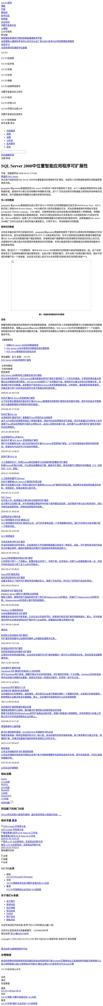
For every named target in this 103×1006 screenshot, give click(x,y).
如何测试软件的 (13, 577)
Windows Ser (6, 610)
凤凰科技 (31, 961)
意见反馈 (10, 911)
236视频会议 (24, 964)
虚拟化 (20, 610)
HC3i (22, 877)
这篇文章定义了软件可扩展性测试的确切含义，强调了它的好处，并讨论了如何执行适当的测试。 (47, 581)
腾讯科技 (14, 961)
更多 (14, 820)
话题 (8, 137)
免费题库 (69, 41)
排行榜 (17, 38)
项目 (17, 574)
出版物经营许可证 (18, 949)
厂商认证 (42, 41)
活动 (8, 147)
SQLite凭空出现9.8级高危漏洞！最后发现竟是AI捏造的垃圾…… (31, 814)
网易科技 (22, 961)
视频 (8, 134)
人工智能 (5, 478)
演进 (7, 748)
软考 (18, 41)
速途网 (79, 961)
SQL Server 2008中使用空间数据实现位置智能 (27, 348)
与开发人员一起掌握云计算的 (24, 500)
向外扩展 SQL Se (9, 456)
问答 (12, 48)
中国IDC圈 (35, 964)
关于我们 (10, 901)
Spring (4, 574)
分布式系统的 (13, 542)
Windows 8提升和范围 (19, 594)
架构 (3, 748)
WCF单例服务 (7, 536)
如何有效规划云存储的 (16, 651)
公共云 (4, 768)
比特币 (11, 648)
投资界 (55, 964)
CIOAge (16, 877)
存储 (18, 668)
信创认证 (25, 41)
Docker (21, 478)
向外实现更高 (18, 398)
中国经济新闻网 (89, 961)
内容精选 (10, 131)
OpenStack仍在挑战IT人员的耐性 (20, 671)
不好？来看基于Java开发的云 (26, 417)
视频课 (4, 38)
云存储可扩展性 (8, 707)
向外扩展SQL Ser (9, 414)
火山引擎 (69, 964)
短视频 (23, 38)
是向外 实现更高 (19, 440)
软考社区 (5, 16)
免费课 (4, 19)
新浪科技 (5, 961)
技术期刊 (10, 144)
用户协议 (10, 916)
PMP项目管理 (59, 41)
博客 (3, 6)
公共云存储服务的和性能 (17, 751)
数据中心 (9, 726)
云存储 (4, 668)
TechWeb (57, 961)
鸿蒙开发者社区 (8, 25)
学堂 (3, 9)
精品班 (4, 12)
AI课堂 (4, 28)
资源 (7, 48)
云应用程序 (6, 437)
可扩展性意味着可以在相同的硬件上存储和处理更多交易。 (29, 638)
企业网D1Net (46, 964)
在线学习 (5, 44)
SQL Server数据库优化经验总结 (21, 351)
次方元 (62, 964)
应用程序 (20, 360)
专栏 (20, 48)
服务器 (17, 726)
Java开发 (16, 437)
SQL (22, 437)
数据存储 (20, 707)
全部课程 (5, 41)
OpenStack (5, 687)
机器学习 (14, 478)
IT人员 (22, 687)
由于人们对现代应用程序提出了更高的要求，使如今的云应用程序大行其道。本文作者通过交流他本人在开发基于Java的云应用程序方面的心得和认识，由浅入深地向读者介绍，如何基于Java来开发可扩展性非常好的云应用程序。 (51, 424)
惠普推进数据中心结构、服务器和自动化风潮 (31, 710)
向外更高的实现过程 (21, 482)
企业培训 (5, 22)
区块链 (4, 648)
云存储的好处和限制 (15, 691)
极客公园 (14, 964)
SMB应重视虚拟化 (14, 613)
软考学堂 (37, 38)
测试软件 (5, 591)
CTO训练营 (35, 889)
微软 (14, 610)
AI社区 (9, 140)
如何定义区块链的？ (15, 635)
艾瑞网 (64, 961)
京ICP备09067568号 (19, 934)
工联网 (6, 964)
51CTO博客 (11, 883)
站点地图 (10, 908)
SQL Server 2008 (8, 360)
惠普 (3, 726)
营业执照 (5, 949)
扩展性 (28, 360)
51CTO (9, 877)
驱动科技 (39, 961)
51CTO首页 (6, 3)
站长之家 (71, 961)
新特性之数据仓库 (21, 375)
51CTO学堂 (11, 889)
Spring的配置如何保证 (16, 558)
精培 (19, 889)
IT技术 (49, 41)
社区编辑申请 (7, 155)
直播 (25, 48)
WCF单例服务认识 (15, 520)
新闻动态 (10, 904)
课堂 (16, 48)
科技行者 (48, 961)
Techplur (29, 877)
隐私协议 (10, 920)
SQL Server (6, 497)
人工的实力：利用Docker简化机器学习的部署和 (34, 462)
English (9, 913)
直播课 (30, 38)
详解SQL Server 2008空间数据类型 (22, 345)
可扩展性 (11, 574)
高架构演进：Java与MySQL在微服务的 (27, 732)
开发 (18, 517)
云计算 (13, 517)
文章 (3, 48)
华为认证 (33, 41)
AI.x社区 (45, 883)
